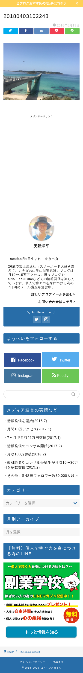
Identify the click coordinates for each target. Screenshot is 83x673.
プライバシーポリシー (32, 662)
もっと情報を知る (41, 632)
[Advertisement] (41, 159)
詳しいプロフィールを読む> (53, 294)
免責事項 (58, 662)
